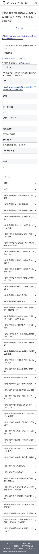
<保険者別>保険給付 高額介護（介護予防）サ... (19, 432)
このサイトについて (12, 543)
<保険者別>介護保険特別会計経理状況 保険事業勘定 (20, 479)
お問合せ (7, 548)
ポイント (7, 177)
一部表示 (21, 63)
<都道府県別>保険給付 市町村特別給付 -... (19, 288)
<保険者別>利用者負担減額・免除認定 (19, 513)
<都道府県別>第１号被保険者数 (16, 204)
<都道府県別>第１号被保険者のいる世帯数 (19, 197)
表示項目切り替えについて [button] (12, 58)
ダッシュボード (18, 548)
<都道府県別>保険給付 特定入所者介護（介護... (19, 279)
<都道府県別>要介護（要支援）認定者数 (19, 218)
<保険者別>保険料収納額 (13, 472)
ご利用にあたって (28, 543)
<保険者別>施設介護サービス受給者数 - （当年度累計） (19, 415)
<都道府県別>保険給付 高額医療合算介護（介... (19, 270)
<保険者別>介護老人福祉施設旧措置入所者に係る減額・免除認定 (19, 521)
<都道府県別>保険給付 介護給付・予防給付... (19, 253)
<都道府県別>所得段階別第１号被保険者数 (19, 326)
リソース (19, 28)
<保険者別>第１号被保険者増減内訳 (18, 384)
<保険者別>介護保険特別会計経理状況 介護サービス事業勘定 (20, 488)
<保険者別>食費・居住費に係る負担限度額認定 (19, 506)
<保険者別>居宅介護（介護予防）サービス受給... (19, 397)
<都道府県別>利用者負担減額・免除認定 (19, 344)
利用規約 (16, 546)
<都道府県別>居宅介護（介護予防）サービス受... (19, 226)
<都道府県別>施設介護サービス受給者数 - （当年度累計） (19, 244)
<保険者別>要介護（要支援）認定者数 (19, 390)
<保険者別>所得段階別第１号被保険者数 (19, 497)
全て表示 (27, 63)
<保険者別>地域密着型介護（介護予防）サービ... (18, 406)
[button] (35, 3)
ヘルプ (8, 546)
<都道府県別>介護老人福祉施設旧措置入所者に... (19, 352)
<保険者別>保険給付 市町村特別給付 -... (19, 458)
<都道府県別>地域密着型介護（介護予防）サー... (19, 235)
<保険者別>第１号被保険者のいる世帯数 (19, 370)
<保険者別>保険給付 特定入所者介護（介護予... (19, 450)
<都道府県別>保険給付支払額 (15, 295)
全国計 (6, 189)
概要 (6, 183)
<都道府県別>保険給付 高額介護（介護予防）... (19, 261)
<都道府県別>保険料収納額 (14, 301)
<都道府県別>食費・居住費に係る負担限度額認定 (19, 335)
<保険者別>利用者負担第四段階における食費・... (19, 529)
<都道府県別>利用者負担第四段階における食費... (19, 361)
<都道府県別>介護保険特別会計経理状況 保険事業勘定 (19, 309)
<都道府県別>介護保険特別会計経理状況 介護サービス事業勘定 (19, 317)
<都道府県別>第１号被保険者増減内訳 (19, 210)
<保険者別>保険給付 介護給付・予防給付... (19, 423)
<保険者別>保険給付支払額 (14, 466)
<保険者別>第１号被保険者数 (15, 377)
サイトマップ (30, 548)
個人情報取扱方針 (27, 546)
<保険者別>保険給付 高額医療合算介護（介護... (19, 441)
